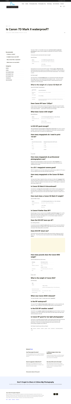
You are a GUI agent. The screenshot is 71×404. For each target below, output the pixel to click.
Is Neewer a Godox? (11, 54)
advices (34, 328)
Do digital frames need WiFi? (13, 56)
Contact (62, 3)
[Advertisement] (35, 17)
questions (53, 328)
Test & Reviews (56, 3)
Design (7, 68)
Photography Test (9, 74)
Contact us (13, 399)
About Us (17, 399)
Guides (26, 3)
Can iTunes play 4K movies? (32, 352)
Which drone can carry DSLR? (13, 62)
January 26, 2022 (8, 32)
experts (42, 328)
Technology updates (59, 328)
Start (7, 399)
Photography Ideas (33, 3)
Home (23, 3)
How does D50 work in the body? (54, 361)
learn (49, 328)
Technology (49, 3)
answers (38, 328)
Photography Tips (42, 3)
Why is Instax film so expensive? (13, 59)
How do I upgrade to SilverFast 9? (33, 361)
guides (46, 328)
